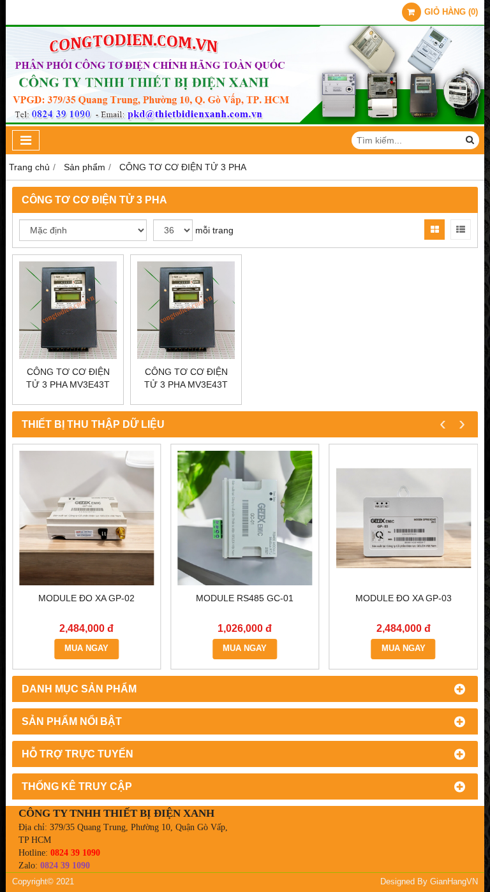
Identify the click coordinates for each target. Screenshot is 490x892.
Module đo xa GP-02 (86, 598)
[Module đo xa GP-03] (403, 518)
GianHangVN (454, 881)
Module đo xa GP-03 (403, 598)
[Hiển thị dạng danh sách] (460, 229)
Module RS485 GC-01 (244, 598)
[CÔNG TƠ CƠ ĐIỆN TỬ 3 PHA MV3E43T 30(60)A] (186, 310)
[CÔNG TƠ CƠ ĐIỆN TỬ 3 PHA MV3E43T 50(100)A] (68, 310)
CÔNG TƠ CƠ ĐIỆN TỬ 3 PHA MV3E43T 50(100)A (68, 384)
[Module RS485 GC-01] (244, 518)
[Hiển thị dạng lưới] (434, 229)
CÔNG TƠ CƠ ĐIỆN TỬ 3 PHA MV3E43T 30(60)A (186, 384)
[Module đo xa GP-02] (86, 518)
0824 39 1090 (75, 853)
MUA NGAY (86, 648)
